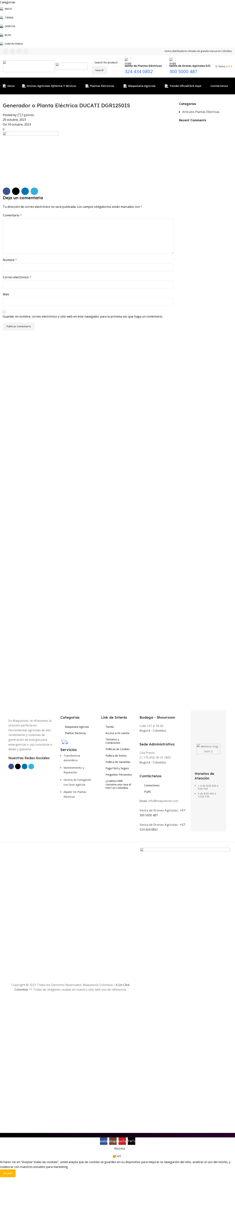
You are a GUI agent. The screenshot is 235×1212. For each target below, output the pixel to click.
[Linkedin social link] (25, 191)
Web (6, 294)
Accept (8, 1173)
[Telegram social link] (34, 191)
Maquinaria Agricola (77, 727)
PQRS (147, 791)
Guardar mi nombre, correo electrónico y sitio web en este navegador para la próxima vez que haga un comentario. (83, 316)
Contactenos (152, 785)
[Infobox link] (117, 71)
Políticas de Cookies (118, 749)
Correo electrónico (17, 277)
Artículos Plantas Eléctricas (200, 112)
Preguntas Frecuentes (119, 774)
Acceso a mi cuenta (117, 733)
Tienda (110, 727)
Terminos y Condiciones (113, 741)
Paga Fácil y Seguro (117, 768)
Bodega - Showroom (157, 717)
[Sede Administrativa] (142, 739)
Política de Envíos (116, 755)
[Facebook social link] (6, 191)
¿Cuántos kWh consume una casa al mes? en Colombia (118, 784)
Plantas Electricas (75, 733)
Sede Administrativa (157, 744)
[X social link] (16, 191)
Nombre (10, 260)
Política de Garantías (118, 762)
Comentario (12, 215)
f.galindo (28, 115)
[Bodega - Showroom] (142, 712)
